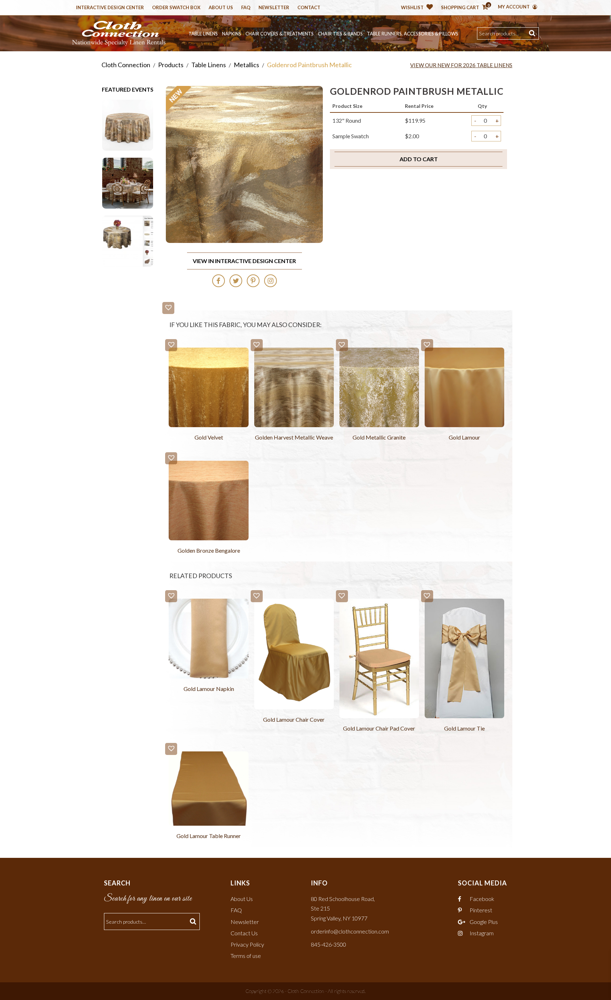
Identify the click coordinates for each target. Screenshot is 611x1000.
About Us (221, 7)
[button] (168, 308)
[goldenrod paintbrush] (127, 182)
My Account (514, 7)
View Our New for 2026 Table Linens (461, 65)
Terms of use (246, 955)
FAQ (236, 910)
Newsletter (273, 7)
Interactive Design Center (110, 7)
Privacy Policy (247, 944)
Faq (245, 7)
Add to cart (419, 159)
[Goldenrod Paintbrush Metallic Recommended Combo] (127, 240)
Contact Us (244, 933)
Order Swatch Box (176, 7)
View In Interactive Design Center (244, 260)
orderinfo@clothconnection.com (350, 931)
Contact (308, 7)
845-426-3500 (328, 944)
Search (533, 33)
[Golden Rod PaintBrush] (127, 124)
